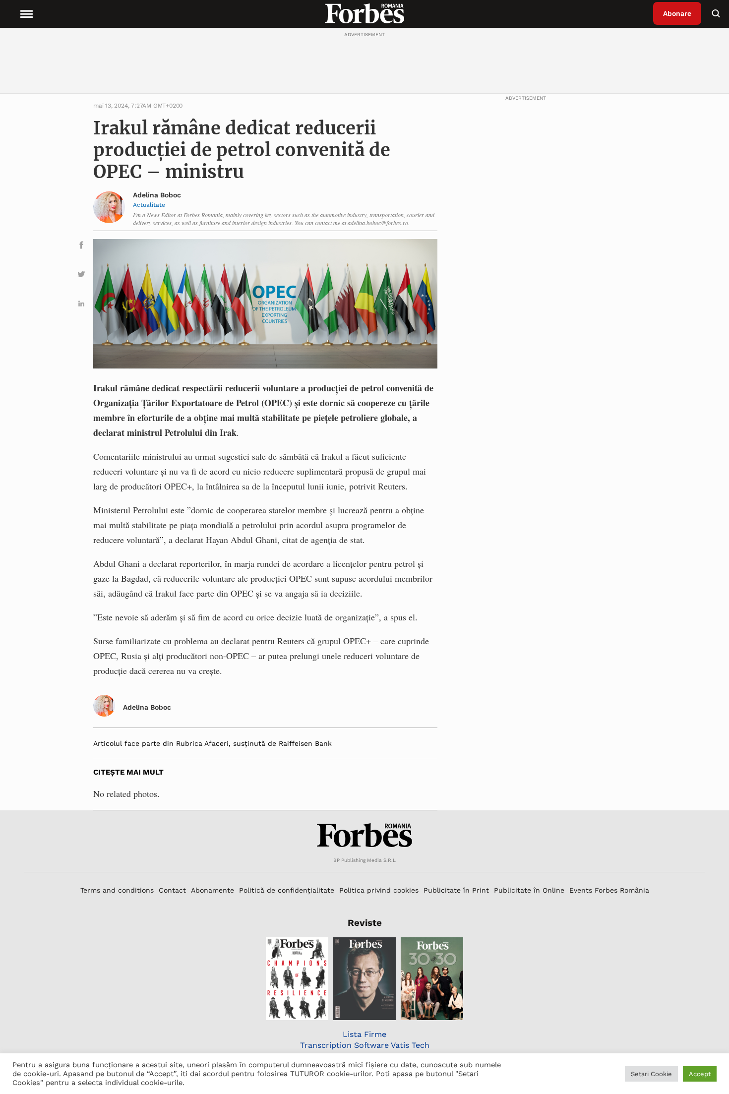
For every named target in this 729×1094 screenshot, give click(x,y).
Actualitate (149, 204)
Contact (172, 890)
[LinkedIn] (81, 305)
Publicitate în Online (529, 890)
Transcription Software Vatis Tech (364, 1045)
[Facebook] (81, 246)
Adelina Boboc (157, 195)
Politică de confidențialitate (286, 890)
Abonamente (212, 890)
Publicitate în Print (456, 890)
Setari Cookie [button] (651, 1074)
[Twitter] (81, 276)
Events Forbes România (609, 890)
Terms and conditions (117, 890)
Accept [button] (700, 1074)
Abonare (677, 13)
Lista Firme (364, 1034)
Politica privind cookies (379, 890)
